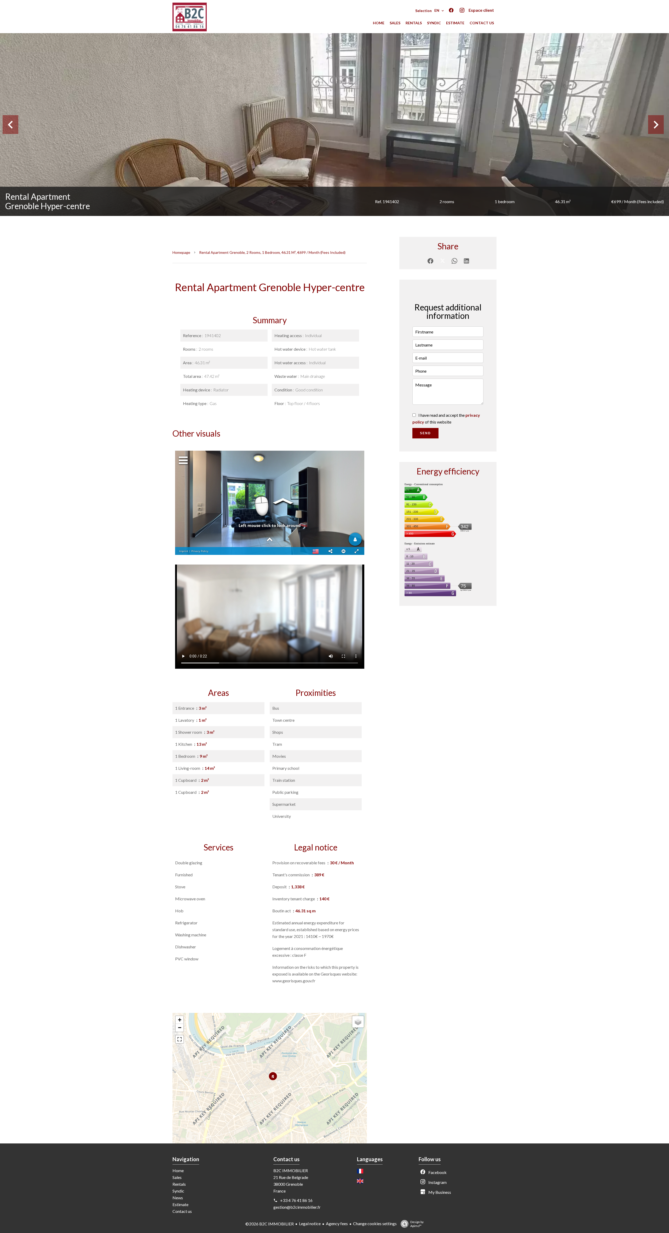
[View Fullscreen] (179, 1039)
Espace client (481, 10)
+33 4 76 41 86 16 (296, 1200)
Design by (417, 1224)
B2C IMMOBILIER (290, 1170)
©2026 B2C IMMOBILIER (269, 1223)
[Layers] (358, 1022)
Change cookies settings (375, 1223)
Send (425, 433)
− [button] (179, 1027)
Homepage (181, 252)
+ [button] (179, 1020)
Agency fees (337, 1223)
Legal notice (310, 1223)
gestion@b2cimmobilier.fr (297, 1207)
